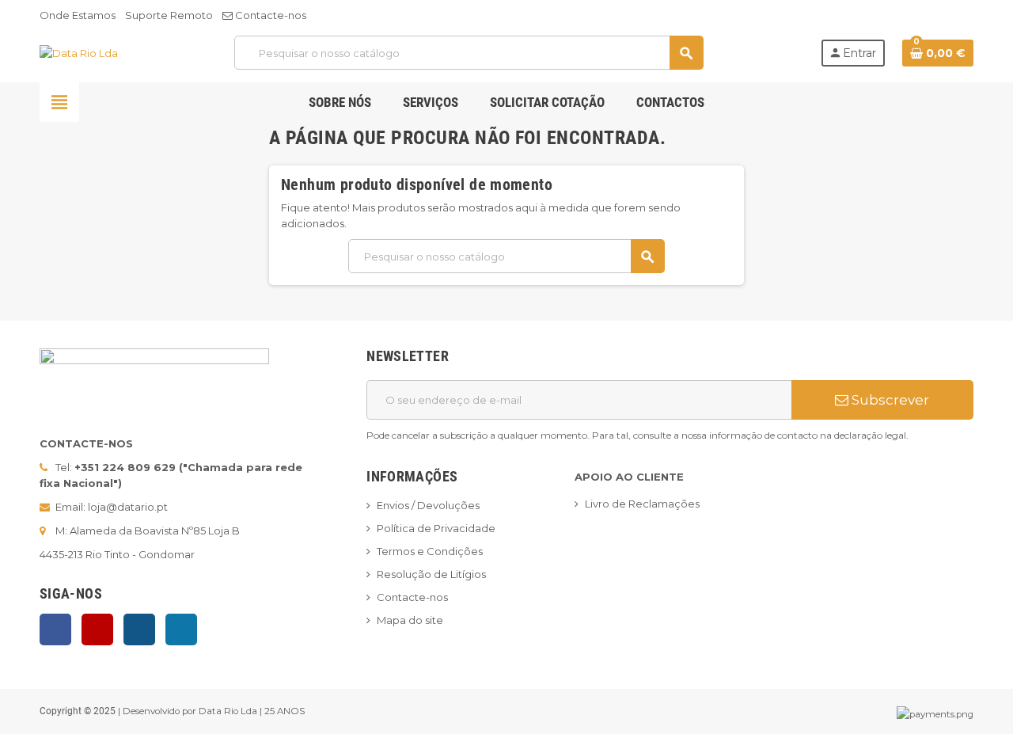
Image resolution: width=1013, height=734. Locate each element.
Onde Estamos (78, 15)
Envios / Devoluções (428, 505)
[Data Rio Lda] (79, 52)
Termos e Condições (430, 551)
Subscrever (888, 400)
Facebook (55, 629)
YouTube (97, 629)
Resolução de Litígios (431, 574)
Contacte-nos (269, 15)
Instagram (139, 629)
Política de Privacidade (436, 528)
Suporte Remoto (169, 15)
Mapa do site (410, 620)
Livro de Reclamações (642, 503)
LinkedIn (181, 629)
